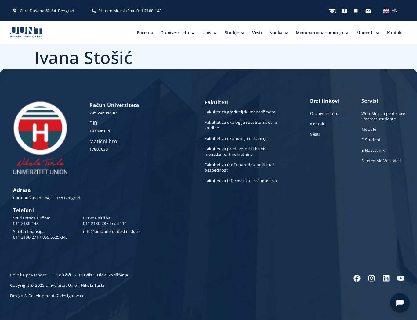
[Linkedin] (386, 278)
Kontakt (395, 32)
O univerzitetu (174, 32)
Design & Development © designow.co (47, 295)
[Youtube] (401, 278)
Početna (145, 32)
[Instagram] (371, 278)
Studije (232, 32)
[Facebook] (357, 278)
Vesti (257, 32)
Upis (206, 32)
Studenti (365, 32)
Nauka (275, 32)
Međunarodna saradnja (319, 32)
